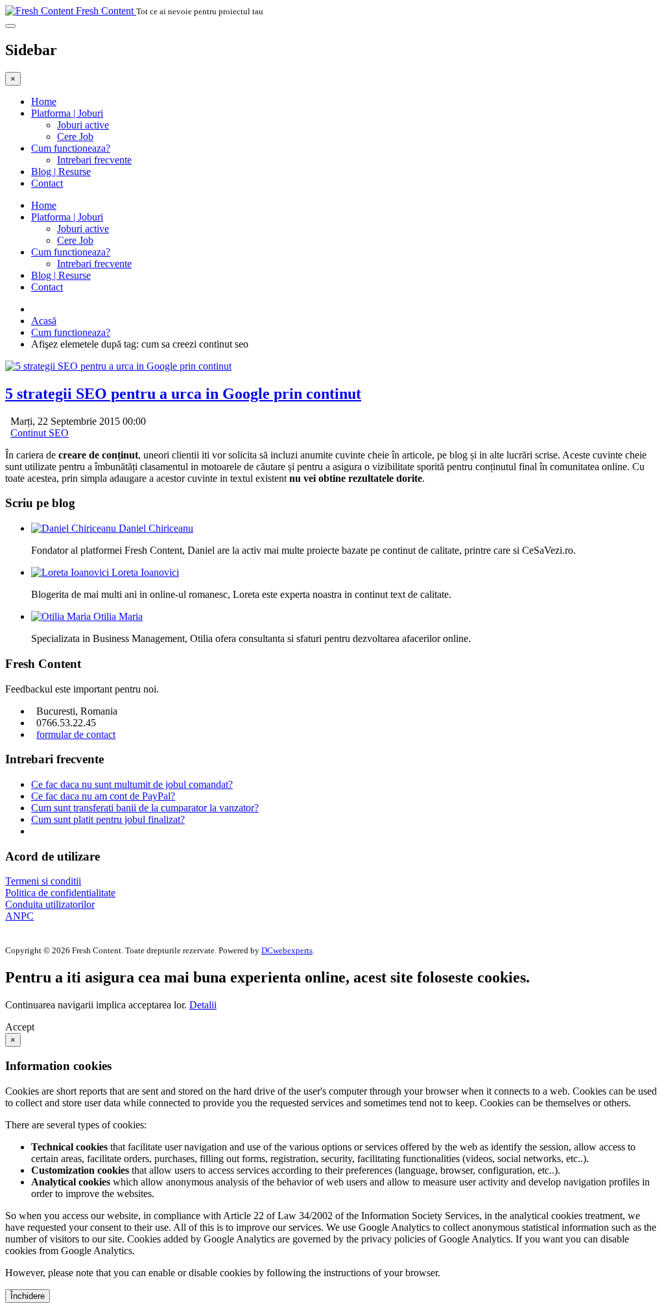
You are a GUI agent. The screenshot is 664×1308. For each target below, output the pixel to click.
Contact (47, 183)
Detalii (203, 1004)
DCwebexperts (287, 950)
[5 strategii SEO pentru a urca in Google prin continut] (118, 366)
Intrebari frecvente (94, 159)
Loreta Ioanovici (145, 572)
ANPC (19, 916)
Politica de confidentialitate (60, 892)
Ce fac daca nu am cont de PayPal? (103, 796)
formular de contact (75, 734)
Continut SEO (39, 432)
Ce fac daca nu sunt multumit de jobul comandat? (132, 784)
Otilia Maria (118, 616)
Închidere (27, 1296)
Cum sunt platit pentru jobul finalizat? (108, 819)
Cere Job (75, 136)
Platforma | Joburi (67, 113)
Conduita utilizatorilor (50, 904)
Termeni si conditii (43, 880)
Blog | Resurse (61, 171)
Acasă (43, 320)
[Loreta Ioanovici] (71, 572)
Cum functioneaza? (70, 148)
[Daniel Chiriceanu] (75, 528)
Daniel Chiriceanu (156, 528)
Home (43, 101)
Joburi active (83, 124)
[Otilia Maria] (62, 616)
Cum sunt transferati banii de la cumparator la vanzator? (145, 807)
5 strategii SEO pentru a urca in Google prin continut (183, 393)
